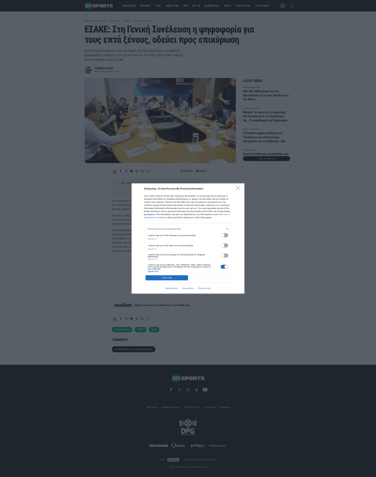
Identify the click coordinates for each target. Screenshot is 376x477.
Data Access (188, 288)
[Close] (239, 189)
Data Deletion (171, 288)
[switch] (224, 235)
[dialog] (188, 238)
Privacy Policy (204, 288)
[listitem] (188, 228)
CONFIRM (166, 278)
